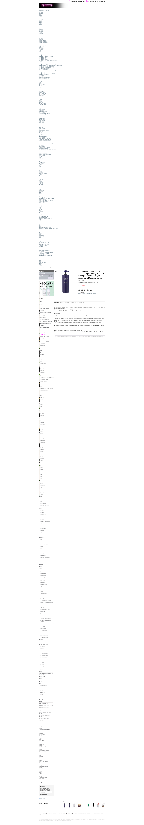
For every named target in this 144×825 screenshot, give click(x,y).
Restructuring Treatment (43, 201)
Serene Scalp (41, 95)
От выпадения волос (43, 136)
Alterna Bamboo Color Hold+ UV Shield (46, 56)
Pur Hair (40, 85)
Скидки (40, 261)
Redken (40, 83)
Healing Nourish (41, 122)
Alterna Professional (42, 80)
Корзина (41, 271)
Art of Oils (42, 662)
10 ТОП (40, 256)
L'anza (40, 117)
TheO (41, 532)
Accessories (41, 115)
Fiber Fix (41, 406)
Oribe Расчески (42, 317)
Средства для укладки (44, 635)
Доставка (40, 259)
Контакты (40, 258)
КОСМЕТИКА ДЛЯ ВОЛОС (44, 10)
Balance (40, 107)
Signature (41, 591)
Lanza (40, 762)
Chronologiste (41, 26)
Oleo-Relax (41, 30)
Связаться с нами (56, 813)
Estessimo (40, 164)
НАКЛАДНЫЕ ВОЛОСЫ (43, 216)
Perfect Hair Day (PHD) (43, 173)
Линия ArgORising (42, 146)
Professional (41, 34)
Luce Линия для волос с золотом (45, 152)
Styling (40, 212)
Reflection (40, 17)
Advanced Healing (42, 119)
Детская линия (41, 142)
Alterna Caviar (60, 266)
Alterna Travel (41, 76)
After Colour (41, 184)
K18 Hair (40, 214)
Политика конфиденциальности (46, 813)
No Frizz (40, 176)
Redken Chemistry (42, 84)
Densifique (40, 20)
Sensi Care (41, 191)
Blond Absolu (41, 29)
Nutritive (40, 15)
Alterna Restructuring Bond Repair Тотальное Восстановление (50, 65)
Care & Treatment (42, 112)
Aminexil (40, 22)
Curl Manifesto (41, 35)
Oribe (40, 87)
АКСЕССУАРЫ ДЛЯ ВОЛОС (44, 242)
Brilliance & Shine (42, 89)
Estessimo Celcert (42, 169)
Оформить (50, 278)
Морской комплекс (42, 141)
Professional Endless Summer (45, 559)
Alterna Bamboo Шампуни (43, 59)
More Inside (41, 106)
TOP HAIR (41, 781)
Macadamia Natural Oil (43, 111)
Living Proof (41, 172)
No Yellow (40, 181)
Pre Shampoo (41, 190)
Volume (40, 189)
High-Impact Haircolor (43, 132)
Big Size (40, 71)
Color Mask (41, 195)
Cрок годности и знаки (95, 813)
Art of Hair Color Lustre (43, 44)
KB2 (39, 129)
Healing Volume (41, 123)
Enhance (40, 240)
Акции (40, 264)
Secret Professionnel (42, 206)
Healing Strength (42, 128)
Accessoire (41, 49)
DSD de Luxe (41, 196)
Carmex (40, 233)
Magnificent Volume (42, 88)
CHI (39, 86)
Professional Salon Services (44, 130)
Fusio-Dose (41, 25)
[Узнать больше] (42, 798)
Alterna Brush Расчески (43, 248)
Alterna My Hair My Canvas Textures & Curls (47, 73)
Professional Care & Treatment (44, 113)
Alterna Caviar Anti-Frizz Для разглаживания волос (48, 62)
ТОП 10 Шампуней (43, 304)
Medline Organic (42, 202)
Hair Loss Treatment (42, 199)
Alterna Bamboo (42, 332)
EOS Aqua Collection (42, 232)
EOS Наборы (41, 231)
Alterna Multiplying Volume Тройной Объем (46, 67)
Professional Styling (42, 114)
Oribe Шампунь (41, 97)
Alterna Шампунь (42, 81)
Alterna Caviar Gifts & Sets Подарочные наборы (47, 70)
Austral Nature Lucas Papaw (44, 729)
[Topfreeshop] (53, 8)
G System (40, 144)
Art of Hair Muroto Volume (43, 43)
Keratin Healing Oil (42, 118)
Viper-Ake (40, 205)
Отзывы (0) (81, 302)
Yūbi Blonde (41, 47)
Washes (40, 209)
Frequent (41, 408)
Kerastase (40, 11)
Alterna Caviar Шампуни (43, 69)
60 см (40, 221)
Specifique (40, 18)
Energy (40, 186)
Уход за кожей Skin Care (43, 148)
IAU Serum (41, 158)
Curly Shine (41, 187)
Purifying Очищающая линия (45, 609)
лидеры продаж (74, 302)
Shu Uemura (41, 38)
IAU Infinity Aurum (42, 161)
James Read (41, 238)
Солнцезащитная (42, 79)
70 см (40, 226)
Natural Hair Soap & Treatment (45, 521)
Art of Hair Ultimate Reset (43, 46)
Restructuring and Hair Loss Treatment (46, 200)
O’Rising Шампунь (42, 155)
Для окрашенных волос (43, 153)
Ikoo (39, 243)
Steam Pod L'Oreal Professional (44, 247)
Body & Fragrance (42, 94)
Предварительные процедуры (44, 147)
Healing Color (41, 131)
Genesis (40, 32)
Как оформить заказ (42, 262)
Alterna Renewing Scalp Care (44, 74)
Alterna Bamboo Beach (43, 57)
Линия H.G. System (43, 626)
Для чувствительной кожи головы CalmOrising (47, 149)
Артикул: (80, 285)
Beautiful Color (41, 90)
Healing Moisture (42, 121)
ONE (39, 170)
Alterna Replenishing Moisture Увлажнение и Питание (48, 64)
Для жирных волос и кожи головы (45, 138)
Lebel (40, 157)
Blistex (40, 234)
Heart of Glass (41, 110)
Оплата (40, 260)
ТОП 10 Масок (41, 257)
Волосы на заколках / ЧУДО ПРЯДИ (45, 218)
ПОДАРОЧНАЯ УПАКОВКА (44, 253)
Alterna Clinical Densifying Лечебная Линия (46, 66)
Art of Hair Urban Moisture (43, 45)
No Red (40, 194)
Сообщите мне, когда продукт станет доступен (87, 293)
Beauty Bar (41, 246)
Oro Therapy (41, 183)
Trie (39, 165)
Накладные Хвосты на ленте (44, 222)
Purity (40, 192)
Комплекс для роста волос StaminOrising (46, 143)
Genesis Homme (42, 36)
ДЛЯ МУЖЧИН (41, 254)
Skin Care (40, 204)
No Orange (41, 182)
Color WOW (41, 134)
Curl (41, 539)
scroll (40, 814)
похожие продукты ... (65, 302)
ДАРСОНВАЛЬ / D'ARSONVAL (44, 250)
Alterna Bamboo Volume (43, 55)
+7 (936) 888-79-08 (101, 1)
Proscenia (40, 166)
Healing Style (41, 126)
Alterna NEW (41, 156)
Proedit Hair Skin (42, 162)
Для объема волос (42, 150)
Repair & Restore (42, 91)
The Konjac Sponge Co (43, 779)
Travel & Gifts (41, 96)
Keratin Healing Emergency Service (45, 133)
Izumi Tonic (41, 50)
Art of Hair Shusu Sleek (43, 41)
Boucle (40, 108)
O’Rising (40, 135)
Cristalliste (40, 16)
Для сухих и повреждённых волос (45, 140)
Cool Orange (41, 160)
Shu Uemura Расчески (43, 249)
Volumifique (41, 28)
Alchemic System (42, 105)
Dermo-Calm (41, 19)
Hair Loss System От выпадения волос (46, 151)
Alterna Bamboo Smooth (43, 53)
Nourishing (41, 185)
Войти (103, 4)
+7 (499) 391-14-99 (92, 1)
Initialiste (40, 21)
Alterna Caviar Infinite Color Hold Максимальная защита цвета (50, 63)
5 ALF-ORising (41, 145)
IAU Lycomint (41, 163)
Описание (81, 284)
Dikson (40, 743)
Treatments (41, 211)
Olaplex (40, 51)
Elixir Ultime (41, 12)
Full (39, 175)
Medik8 (40, 241)
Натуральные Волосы (43, 217)
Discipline (40, 24)
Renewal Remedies (42, 98)
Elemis (40, 237)
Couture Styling (41, 23)
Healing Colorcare (42, 120)
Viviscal (40, 215)
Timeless (40, 174)
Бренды (41, 726)
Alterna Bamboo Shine (43, 54)
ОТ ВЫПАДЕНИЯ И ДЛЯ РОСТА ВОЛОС (46, 9)
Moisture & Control (42, 92)
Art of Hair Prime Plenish (43, 42)
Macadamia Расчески (43, 245)
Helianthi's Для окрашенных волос (45, 154)
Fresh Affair (41, 33)
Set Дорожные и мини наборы (44, 77)
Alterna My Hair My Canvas (44, 72)
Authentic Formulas (42, 103)
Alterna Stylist (41, 75)
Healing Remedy (42, 124)
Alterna (40, 52)
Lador (40, 207)
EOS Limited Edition (42, 230)
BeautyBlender (41, 236)
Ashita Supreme (41, 48)
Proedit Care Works (42, 159)
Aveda (40, 730)
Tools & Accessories (42, 93)
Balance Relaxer (42, 109)
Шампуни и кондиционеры (44, 78)
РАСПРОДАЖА (41, 251)
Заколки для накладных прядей (45, 227)
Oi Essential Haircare (42, 104)
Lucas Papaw (41, 235)
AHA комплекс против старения (45, 139)
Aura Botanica (41, 27)
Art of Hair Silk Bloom (42, 40)
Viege (40, 168)
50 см (40, 220)
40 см (40, 219)
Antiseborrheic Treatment (43, 197)
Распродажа (41, 61)
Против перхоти (42, 137)
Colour (41, 487)
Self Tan (40, 239)
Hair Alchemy (41, 99)
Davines (40, 101)
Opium (40, 203)
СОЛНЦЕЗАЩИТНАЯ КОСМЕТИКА (45, 255)
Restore (40, 177)
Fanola (40, 180)
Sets (39, 116)
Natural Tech (41, 102)
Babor (40, 732)
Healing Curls (41, 127)
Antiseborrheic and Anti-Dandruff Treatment (46, 198)
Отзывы (40, 263)
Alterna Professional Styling (44, 68)
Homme (41, 465)
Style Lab (40, 178)
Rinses (40, 210)
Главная (40, 266)
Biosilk (40, 82)
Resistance (41, 13)
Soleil (39, 14)
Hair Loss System (42, 179)
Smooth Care (41, 188)
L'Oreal (40, 760)
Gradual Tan (42, 696)
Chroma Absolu (41, 37)
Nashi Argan (41, 770)
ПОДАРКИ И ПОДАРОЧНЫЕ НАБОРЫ (46, 252)
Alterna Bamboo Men (42, 58)
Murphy (40, 208)
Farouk (40, 749)
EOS (39, 229)
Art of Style (41, 39)
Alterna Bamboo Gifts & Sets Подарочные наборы (48, 60)
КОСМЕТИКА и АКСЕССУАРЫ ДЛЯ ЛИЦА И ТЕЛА (48, 228)
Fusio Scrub (41, 31)
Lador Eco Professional (43, 761)
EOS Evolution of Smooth (44, 746)
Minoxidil (40, 171)
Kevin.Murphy (42, 485)
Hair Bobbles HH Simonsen (44, 244)
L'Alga (40, 213)
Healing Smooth (41, 125)
